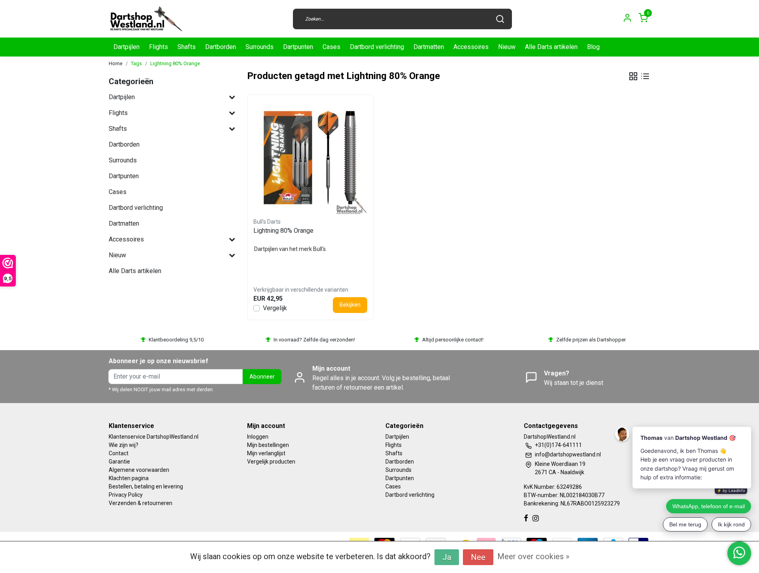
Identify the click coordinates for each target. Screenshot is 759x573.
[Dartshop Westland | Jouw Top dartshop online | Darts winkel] (146, 19)
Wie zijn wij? (123, 445)
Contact (118, 453)
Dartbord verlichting (377, 47)
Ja (446, 557)
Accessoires (471, 47)
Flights (158, 47)
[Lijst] (645, 76)
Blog (593, 47)
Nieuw (506, 47)
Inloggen (257, 437)
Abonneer (262, 376)
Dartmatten (428, 47)
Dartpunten (298, 47)
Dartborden (220, 47)
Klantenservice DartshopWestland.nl (153, 437)
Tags (136, 63)
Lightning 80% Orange (175, 63)
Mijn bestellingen (268, 445)
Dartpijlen (126, 47)
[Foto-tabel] (633, 76)
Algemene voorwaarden (139, 470)
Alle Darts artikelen (551, 47)
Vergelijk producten (271, 461)
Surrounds (259, 47)
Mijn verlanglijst (266, 453)
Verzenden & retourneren (140, 503)
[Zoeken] (500, 19)
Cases (331, 47)
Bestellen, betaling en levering (146, 486)
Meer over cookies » (533, 556)
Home (116, 63)
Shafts (186, 47)
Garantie (119, 461)
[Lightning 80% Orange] (310, 158)
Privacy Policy (126, 495)
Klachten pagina (129, 478)
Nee (478, 557)
